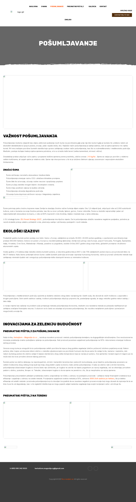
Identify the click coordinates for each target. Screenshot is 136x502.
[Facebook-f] (90, 468)
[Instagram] (96, 468)
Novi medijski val (67, 479)
